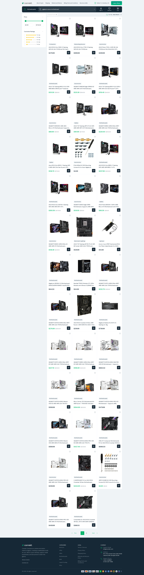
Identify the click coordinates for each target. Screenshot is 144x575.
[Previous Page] (72, 533)
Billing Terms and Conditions (71, 3)
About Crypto (40, 3)
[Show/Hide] (42, 17)
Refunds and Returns (57, 3)
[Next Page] (97, 533)
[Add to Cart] (68, 52)
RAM (60, 559)
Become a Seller (84, 3)
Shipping (47, 3)
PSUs (60, 565)
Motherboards (63, 556)
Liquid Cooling (63, 562)
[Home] (27, 3)
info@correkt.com (108, 549)
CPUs (60, 550)
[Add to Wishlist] (70, 18)
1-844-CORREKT (107, 560)
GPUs (60, 553)
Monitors (61, 547)
